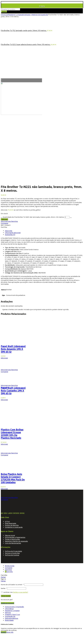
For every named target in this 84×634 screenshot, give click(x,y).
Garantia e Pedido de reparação (16, 541)
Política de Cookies (12, 555)
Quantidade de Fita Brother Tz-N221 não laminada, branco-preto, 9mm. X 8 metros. (33, 217)
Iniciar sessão (6, 596)
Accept (3, 632)
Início (3, 15)
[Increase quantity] (71, 217)
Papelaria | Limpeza (15, 15)
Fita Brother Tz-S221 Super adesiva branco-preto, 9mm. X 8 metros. (26, 44)
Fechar (3, 577)
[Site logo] (1, 2)
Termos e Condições (12, 553)
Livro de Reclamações (13, 543)
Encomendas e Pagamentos (15, 537)
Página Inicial (10, 535)
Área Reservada (10, 523)
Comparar (4, 223)
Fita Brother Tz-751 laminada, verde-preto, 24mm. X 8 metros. (24, 30)
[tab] (8, 231)
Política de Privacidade (13, 551)
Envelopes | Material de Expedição (35, 15)
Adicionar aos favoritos (9, 221)
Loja (6, 15)
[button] (4, 400)
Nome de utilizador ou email (12, 585)
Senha (4, 588)
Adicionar (4, 219)
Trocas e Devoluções (12, 539)
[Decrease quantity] (1, 217)
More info (9, 632)
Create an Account (7, 603)
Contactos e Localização (14, 527)
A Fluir (7, 521)
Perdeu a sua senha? (20, 592)
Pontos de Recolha (12, 525)
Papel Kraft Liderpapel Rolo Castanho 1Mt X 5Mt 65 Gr (13, 390)
